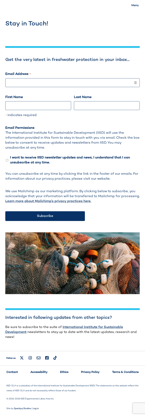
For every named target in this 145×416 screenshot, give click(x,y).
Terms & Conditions (125, 372)
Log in (36, 409)
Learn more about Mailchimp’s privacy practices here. (48, 201)
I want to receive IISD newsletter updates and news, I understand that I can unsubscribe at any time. (70, 160)
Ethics (64, 372)
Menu (135, 5)
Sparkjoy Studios (22, 409)
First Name (14, 97)
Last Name (83, 97)
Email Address (18, 74)
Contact (12, 372)
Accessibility (39, 372)
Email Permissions (19, 128)
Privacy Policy (90, 372)
